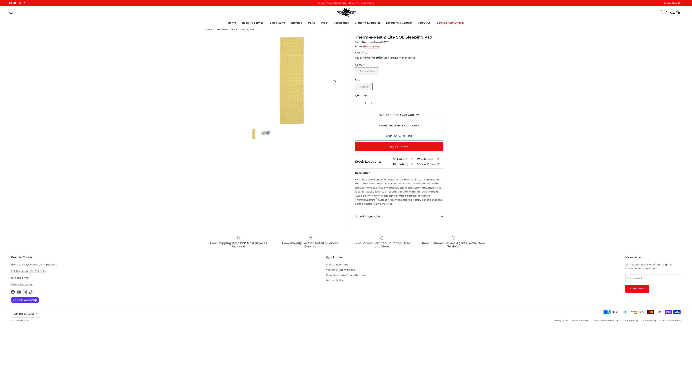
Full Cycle (23, 320)
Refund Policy (649, 320)
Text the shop (20, 277)
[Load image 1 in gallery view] (294, 80)
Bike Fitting (277, 22)
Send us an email (22, 284)
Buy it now (399, 146)
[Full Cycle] (346, 12)
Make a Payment (337, 264)
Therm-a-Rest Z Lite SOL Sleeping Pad (234, 29)
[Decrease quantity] (358, 103)
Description (362, 173)
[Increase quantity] (372, 103)
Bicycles (296, 22)
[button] (399, 125)
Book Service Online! (450, 22)
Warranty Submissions (340, 269)
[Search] (11, 12)
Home (232, 22)
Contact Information (670, 320)
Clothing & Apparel (367, 22)
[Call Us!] (662, 12)
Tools (324, 22)
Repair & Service (252, 22)
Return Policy (335, 280)
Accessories (341, 22)
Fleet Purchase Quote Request (346, 275)
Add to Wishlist (399, 136)
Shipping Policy (630, 320)
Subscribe (637, 288)
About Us (424, 22)
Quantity (361, 95)
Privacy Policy (561, 320)
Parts (311, 22)
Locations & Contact (399, 22)
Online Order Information (605, 320)
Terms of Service (580, 320)
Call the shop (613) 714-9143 (28, 271)
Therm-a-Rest (371, 46)
